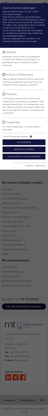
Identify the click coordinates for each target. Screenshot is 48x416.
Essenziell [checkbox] (11, 52)
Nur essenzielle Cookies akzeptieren (24, 156)
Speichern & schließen (24, 149)
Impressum (29, 166)
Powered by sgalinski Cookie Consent (29, 163)
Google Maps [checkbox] (13, 122)
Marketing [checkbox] (11, 94)
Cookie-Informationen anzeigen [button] (16, 136)
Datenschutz (40, 166)
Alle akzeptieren (24, 142)
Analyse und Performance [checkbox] (19, 74)
